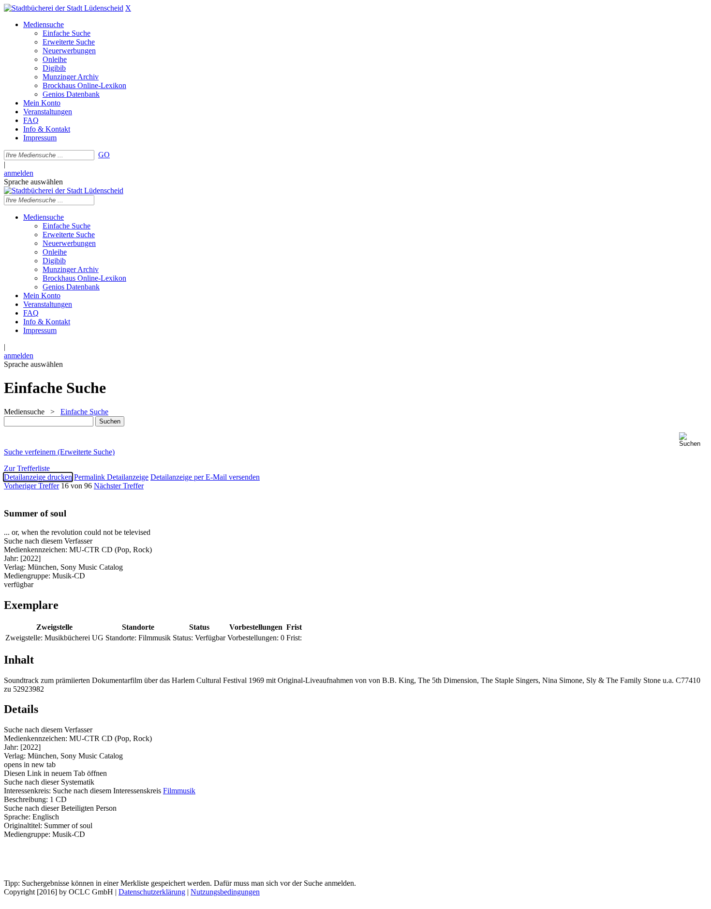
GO (104, 155)
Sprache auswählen (33, 182)
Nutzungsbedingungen (225, 892)
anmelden (18, 173)
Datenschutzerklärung (151, 892)
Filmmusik (179, 791)
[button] (693, 439)
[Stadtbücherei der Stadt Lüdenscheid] (63, 8)
